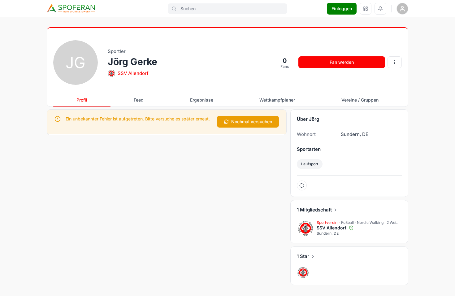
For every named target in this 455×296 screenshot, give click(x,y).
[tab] (81, 100)
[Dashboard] (365, 9)
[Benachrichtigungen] (380, 9)
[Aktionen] (395, 62)
